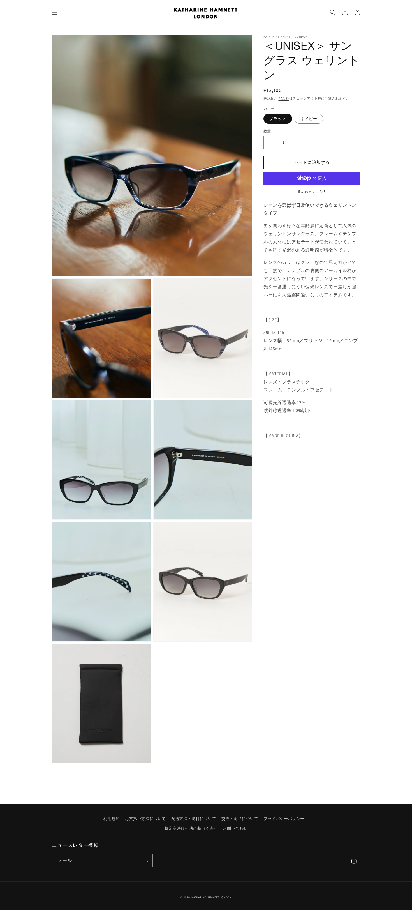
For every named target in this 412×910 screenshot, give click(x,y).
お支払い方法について (145, 818)
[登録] (146, 860)
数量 (267, 131)
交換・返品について (239, 818)
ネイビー (308, 118)
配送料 (284, 98)
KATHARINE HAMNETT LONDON (211, 897)
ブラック (277, 118)
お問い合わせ (235, 828)
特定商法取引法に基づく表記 (191, 828)
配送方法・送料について (193, 818)
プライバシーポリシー (283, 818)
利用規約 (111, 818)
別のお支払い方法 (312, 191)
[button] (54, 12)
